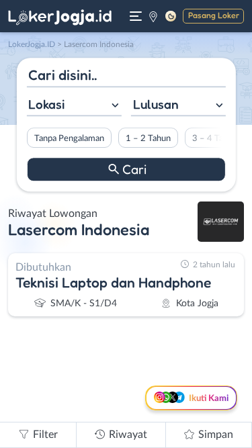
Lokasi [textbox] (46, 104)
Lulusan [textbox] (156, 104)
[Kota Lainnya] (153, 16)
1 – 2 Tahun (147, 138)
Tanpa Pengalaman (68, 138)
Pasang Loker (213, 15)
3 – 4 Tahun (214, 138)
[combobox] (73, 105)
